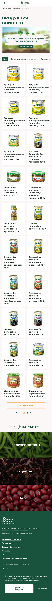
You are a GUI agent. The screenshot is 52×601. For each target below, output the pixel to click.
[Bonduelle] (9, 520)
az (3, 568)
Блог (4, 555)
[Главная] (26, 3)
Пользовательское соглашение (15, 565)
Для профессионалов (12, 547)
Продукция (15, 9)
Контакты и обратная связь (15, 559)
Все (5, 59)
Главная (5, 9)
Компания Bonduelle (11, 539)
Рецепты (6, 551)
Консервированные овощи (24, 59)
